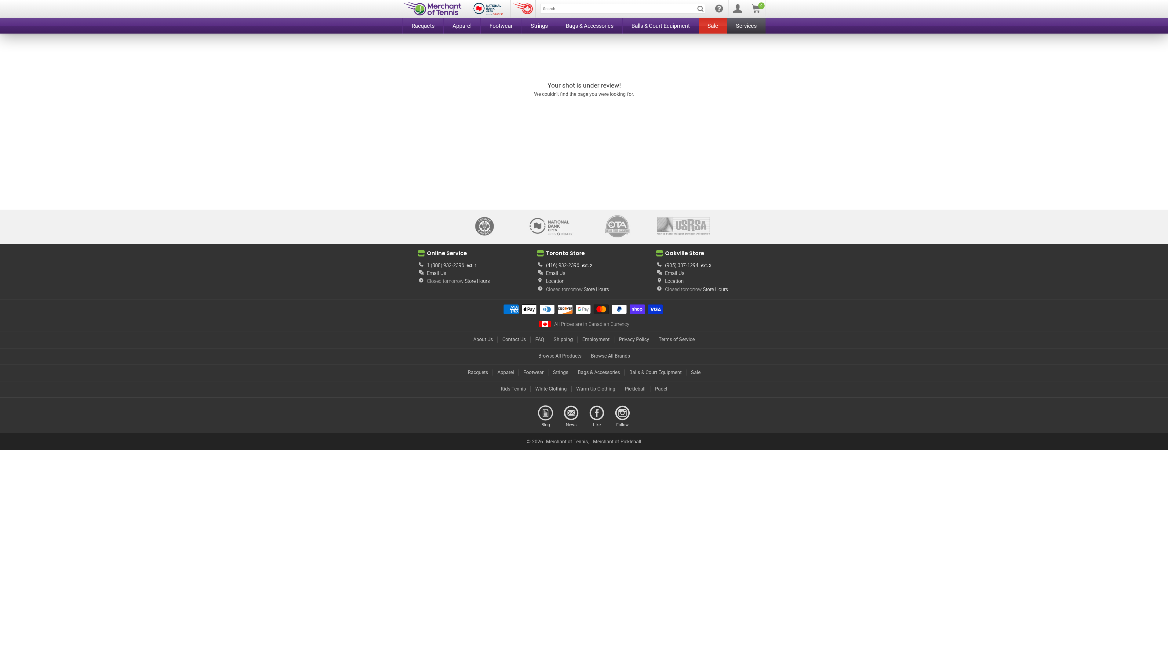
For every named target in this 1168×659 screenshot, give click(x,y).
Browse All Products (559, 356)
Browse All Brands (610, 356)
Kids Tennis (513, 389)
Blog (545, 413)
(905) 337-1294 (681, 265)
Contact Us (514, 339)
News (571, 413)
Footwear (533, 372)
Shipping (563, 339)
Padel (661, 389)
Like (597, 413)
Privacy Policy (634, 339)
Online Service (447, 253)
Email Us (436, 273)
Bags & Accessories (599, 372)
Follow (622, 413)
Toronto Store (565, 253)
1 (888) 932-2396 (445, 265)
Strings (560, 372)
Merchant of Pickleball (617, 442)
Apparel (505, 372)
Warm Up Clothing (595, 389)
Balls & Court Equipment (655, 372)
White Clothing (551, 389)
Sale (695, 372)
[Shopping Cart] (756, 11)
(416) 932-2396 (562, 265)
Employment (595, 339)
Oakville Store (684, 253)
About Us (483, 339)
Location (555, 281)
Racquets (478, 372)
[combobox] (622, 9)
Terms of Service (677, 339)
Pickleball (635, 389)
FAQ (539, 339)
